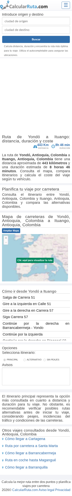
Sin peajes (53, 359)
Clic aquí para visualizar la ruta (34, 260)
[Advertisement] (36, 97)
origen (23, 14)
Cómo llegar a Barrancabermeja (30, 453)
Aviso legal (46, 490)
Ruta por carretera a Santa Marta (31, 446)
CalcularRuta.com (25, 490)
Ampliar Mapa (11, 230)
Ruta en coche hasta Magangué (30, 460)
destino (37, 14)
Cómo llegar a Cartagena (25, 439)
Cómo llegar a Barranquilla (26, 467)
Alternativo (34, 359)
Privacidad (62, 490)
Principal (12, 359)
